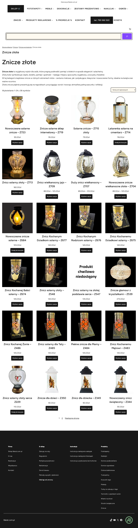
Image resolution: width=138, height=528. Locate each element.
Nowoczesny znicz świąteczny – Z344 (120, 399)
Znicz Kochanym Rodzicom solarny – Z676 (86, 238)
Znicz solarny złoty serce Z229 (17, 399)
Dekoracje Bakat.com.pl (69, 2)
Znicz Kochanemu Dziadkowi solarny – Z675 (120, 238)
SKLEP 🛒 (15, 9)
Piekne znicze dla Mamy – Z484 (86, 346)
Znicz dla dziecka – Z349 (86, 398)
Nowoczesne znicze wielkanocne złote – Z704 (120, 184)
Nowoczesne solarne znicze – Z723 (17, 130)
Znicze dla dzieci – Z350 (52, 398)
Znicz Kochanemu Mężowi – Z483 (120, 346)
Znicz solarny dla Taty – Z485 (52, 346)
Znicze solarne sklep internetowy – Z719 (52, 130)
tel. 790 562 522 (101, 20)
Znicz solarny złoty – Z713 (17, 182)
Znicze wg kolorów (25, 47)
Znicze (15, 47)
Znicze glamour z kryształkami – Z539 (121, 292)
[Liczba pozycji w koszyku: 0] (130, 29)
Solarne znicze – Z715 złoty (86, 130)
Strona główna (7, 47)
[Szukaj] (127, 36)
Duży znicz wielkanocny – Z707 (86, 184)
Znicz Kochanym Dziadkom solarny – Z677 (52, 238)
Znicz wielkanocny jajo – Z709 (51, 184)
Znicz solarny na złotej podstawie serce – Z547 (86, 292)
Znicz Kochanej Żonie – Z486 (17, 346)
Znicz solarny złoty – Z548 (52, 292)
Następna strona (72, 418)
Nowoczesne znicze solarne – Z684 (17, 238)
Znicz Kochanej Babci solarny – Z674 (17, 292)
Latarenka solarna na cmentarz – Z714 (120, 130)
